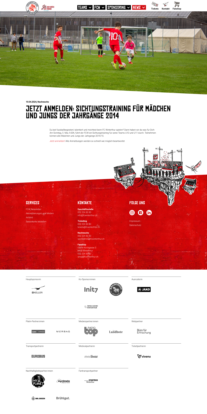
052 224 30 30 (84, 212)
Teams (82, 7)
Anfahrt (29, 217)
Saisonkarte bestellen (36, 221)
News (137, 7)
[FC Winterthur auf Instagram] (132, 215)
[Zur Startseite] (32, 14)
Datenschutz (135, 225)
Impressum (134, 221)
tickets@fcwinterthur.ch (89, 227)
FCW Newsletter (33, 209)
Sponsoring (116, 7)
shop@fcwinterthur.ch (88, 256)
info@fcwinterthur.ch (87, 215)
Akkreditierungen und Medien (40, 213)
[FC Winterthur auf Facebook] (141, 215)
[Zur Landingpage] (50, 14)
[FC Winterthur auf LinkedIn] (149, 215)
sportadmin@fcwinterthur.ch (91, 239)
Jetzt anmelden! (57, 141)
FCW (97, 7)
